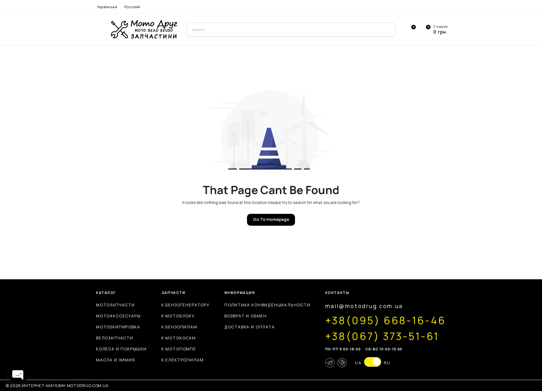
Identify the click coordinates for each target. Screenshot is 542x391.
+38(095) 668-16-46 (385, 320)
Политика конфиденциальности (267, 304)
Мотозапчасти (115, 304)
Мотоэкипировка (118, 327)
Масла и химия (115, 360)
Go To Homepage (271, 219)
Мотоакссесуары (118, 315)
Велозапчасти (114, 338)
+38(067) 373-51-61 (382, 336)
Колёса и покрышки (121, 349)
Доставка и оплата (249, 327)
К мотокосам (178, 338)
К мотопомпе (178, 349)
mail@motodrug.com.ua (364, 306)
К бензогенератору (185, 304)
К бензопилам (179, 327)
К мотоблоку (178, 315)
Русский (132, 6)
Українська (107, 6)
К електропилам (182, 360)
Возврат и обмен (245, 315)
